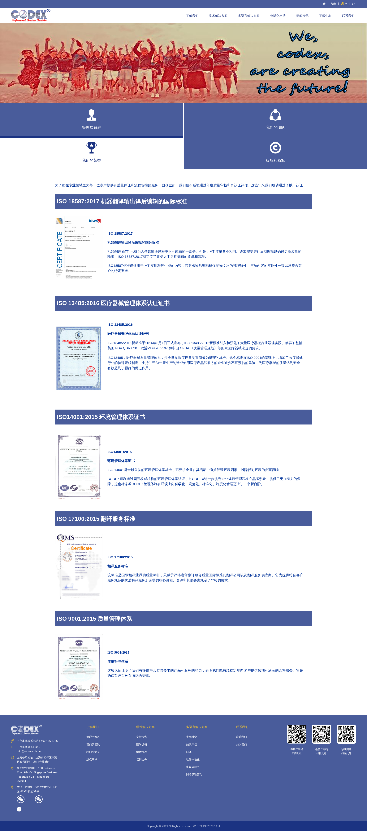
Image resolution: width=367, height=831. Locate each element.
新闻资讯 (302, 15)
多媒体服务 (193, 766)
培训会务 (141, 759)
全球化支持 (278, 15)
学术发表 (141, 751)
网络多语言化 (194, 774)
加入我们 (241, 744)
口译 (189, 751)
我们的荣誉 (93, 751)
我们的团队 (93, 744)
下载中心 (325, 15)
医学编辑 (141, 744)
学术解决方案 (218, 15)
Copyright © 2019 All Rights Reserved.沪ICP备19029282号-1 (183, 826)
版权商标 (91, 759)
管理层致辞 (93, 736)
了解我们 (192, 15)
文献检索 (141, 736)
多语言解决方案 (249, 15)
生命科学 (191, 736)
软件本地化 (193, 759)
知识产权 (191, 744)
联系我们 (348, 15)
